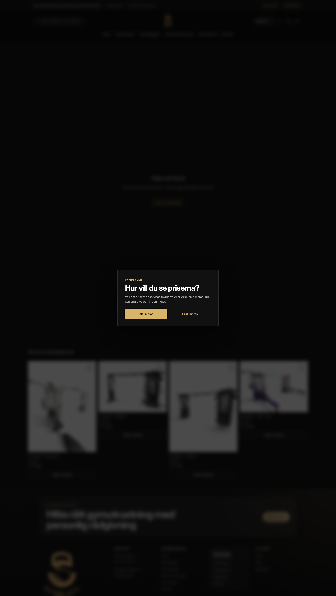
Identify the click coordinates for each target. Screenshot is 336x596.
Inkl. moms (146, 313)
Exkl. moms (190, 313)
